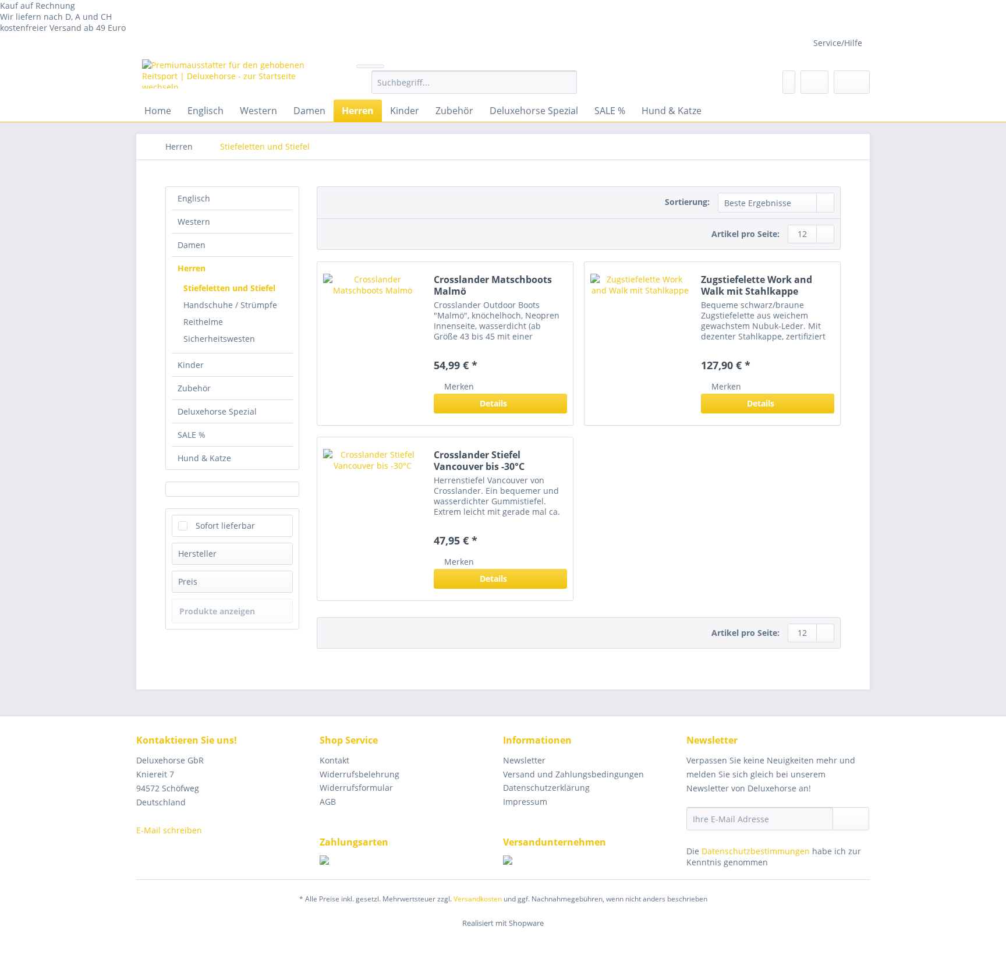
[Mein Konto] (814, 82)
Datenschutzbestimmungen (756, 851)
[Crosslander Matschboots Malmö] (372, 343)
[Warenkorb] (852, 82)
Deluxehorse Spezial (217, 411)
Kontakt (334, 760)
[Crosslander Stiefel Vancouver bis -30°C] (372, 519)
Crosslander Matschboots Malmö (493, 285)
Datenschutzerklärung (546, 787)
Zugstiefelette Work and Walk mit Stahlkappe (756, 285)
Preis (187, 581)
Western (194, 221)
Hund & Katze (204, 458)
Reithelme (203, 321)
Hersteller (197, 553)
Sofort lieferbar (225, 525)
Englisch (194, 198)
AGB (328, 801)
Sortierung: (687, 201)
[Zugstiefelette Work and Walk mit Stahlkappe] (639, 343)
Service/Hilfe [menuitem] (838, 42)
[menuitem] (474, 87)
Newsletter (524, 760)
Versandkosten (478, 899)
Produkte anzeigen (217, 611)
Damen (192, 244)
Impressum (525, 801)
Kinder (191, 364)
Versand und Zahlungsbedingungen (573, 774)
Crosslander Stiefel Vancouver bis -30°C (479, 460)
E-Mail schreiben (169, 830)
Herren (192, 268)
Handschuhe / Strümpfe (230, 304)
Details (493, 403)
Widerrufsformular (356, 787)
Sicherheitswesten (219, 338)
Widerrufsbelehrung (359, 774)
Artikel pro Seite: (745, 233)
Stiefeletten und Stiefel (229, 287)
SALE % (192, 434)
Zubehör (194, 388)
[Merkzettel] (788, 82)
